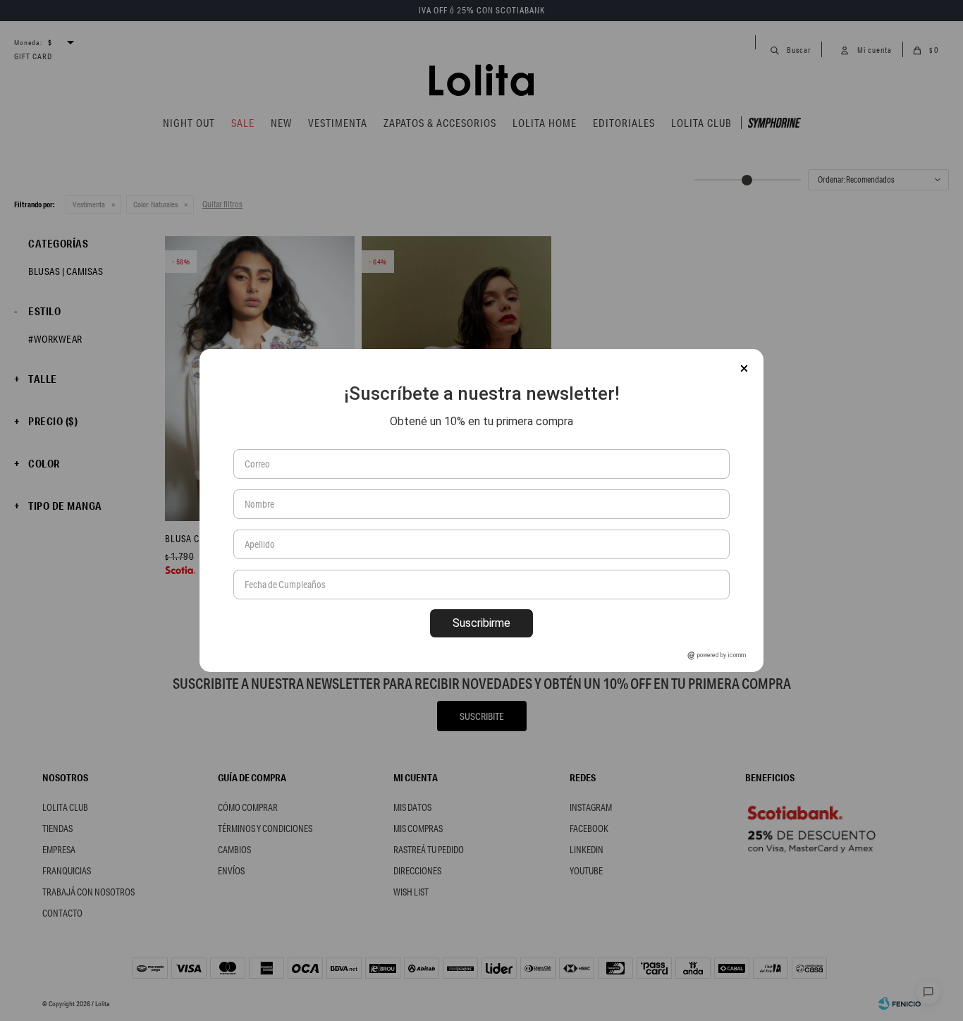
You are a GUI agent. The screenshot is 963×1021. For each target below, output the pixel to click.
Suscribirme (481, 623)
